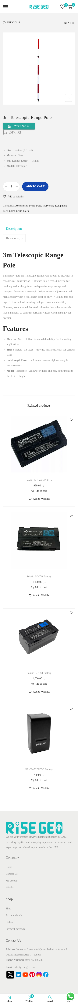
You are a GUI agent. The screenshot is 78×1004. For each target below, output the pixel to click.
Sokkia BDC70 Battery (39, 576)
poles (12, 211)
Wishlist (10, 887)
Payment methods (15, 929)
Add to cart (35, 186)
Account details (14, 915)
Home (9, 867)
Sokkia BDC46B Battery (39, 480)
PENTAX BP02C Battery (39, 769)
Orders (9, 922)
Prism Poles (35, 205)
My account (12, 880)
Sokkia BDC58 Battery (39, 673)
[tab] (39, 228)
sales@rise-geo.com (24, 967)
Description (14, 228)
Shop (8, 908)
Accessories (21, 205)
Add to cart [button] (41, 490)
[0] (62, 6)
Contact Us (11, 873)
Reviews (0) (14, 238)
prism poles (22, 211)
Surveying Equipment (55, 205)
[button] (13, 196)
